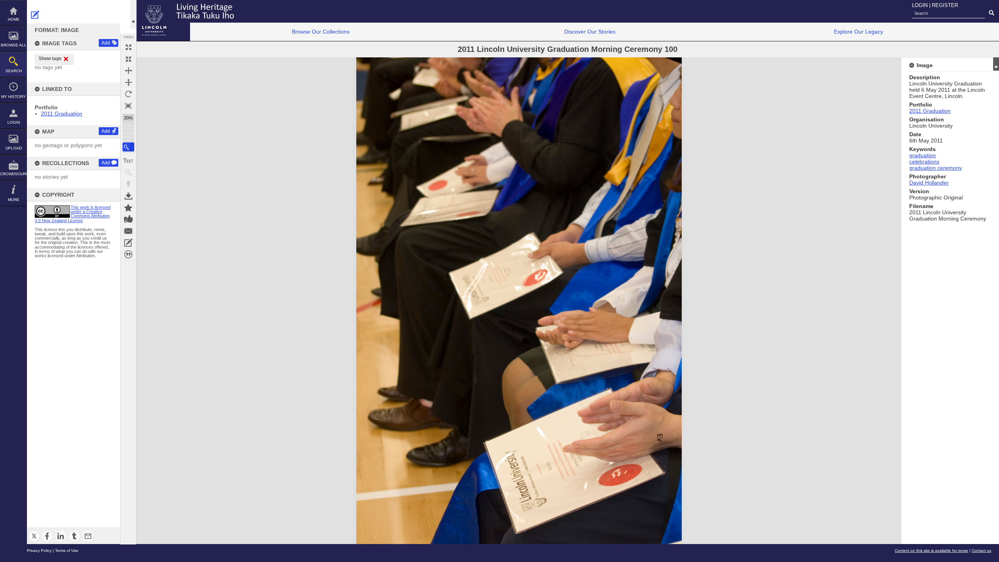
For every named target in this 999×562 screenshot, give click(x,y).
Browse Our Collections (321, 31)
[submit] (991, 13)
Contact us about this (128, 231)
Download (128, 196)
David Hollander (929, 183)
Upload (13, 148)
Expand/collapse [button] (996, 64)
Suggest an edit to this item (35, 15)
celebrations (924, 161)
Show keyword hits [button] (128, 172)
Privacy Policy (39, 550)
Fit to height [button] (128, 82)
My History (13, 96)
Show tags (50, 58)
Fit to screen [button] (128, 59)
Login (13, 122)
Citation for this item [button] (128, 254)
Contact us (981, 550)
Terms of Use (66, 550)
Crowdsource (13, 174)
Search (13, 71)
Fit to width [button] (128, 70)
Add (105, 43)
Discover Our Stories (589, 31)
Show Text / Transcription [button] (128, 161)
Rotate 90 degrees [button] (128, 94)
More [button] (14, 199)
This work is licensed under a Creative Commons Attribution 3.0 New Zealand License (72, 214)
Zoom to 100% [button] (128, 106)
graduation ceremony (935, 168)
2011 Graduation (61, 113)
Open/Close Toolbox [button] (133, 14)
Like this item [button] (128, 219)
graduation (922, 155)
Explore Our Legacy (858, 31)
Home (14, 19)
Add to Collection (128, 207)
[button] (128, 146)
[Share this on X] (34, 531)
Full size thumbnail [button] (128, 47)
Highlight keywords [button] (128, 184)
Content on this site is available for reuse (931, 550)
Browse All (14, 45)
